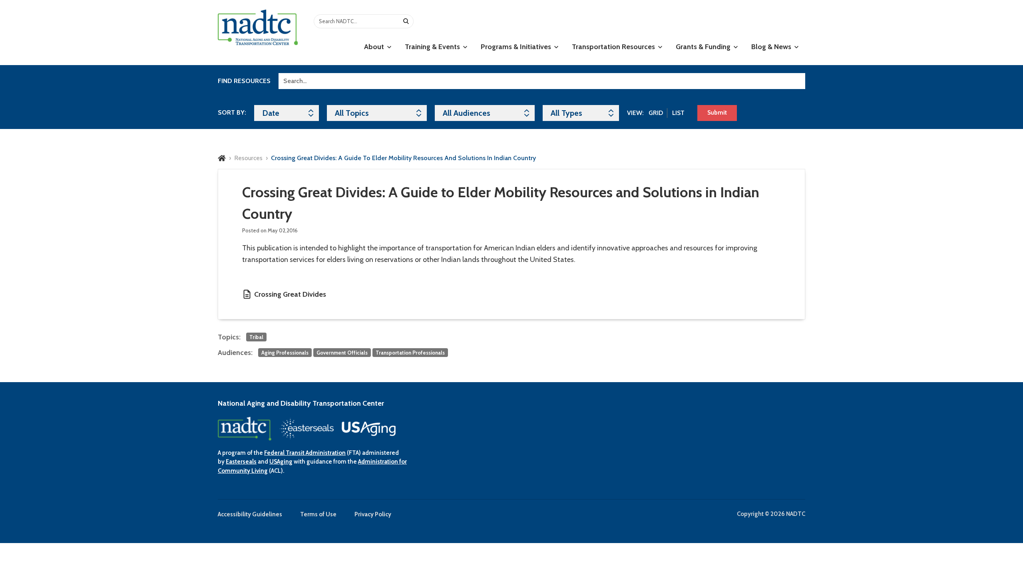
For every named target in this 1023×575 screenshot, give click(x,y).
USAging (281, 461)
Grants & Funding (704, 46)
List (678, 113)
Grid (656, 113)
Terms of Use (318, 514)
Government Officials (342, 352)
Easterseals (241, 461)
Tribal (256, 337)
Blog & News (772, 46)
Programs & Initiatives (517, 46)
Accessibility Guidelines (250, 514)
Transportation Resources (614, 46)
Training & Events (433, 46)
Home (222, 158)
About (375, 46)
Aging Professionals (284, 352)
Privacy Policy (372, 514)
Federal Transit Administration (305, 452)
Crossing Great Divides (290, 294)
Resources (248, 158)
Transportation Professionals (410, 352)
